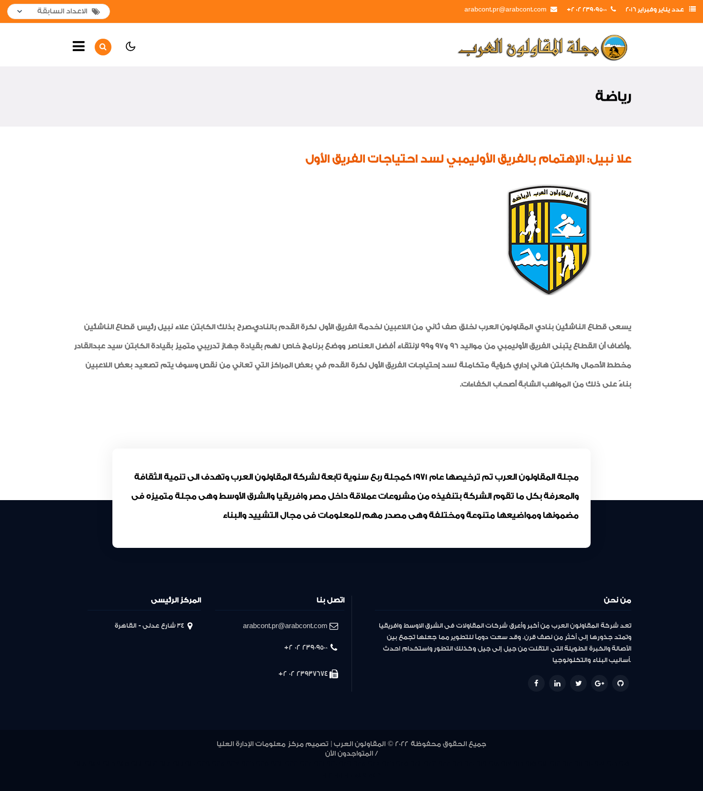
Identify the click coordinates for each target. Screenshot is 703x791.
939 (203, 764)
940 (190, 764)
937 (233, 764)
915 (531, 764)
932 (306, 764)
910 (588, 764)
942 (165, 764)
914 (543, 764)
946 (109, 764)
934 (277, 764)
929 (345, 764)
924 (416, 764)
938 (218, 764)
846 (375, 775)
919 (481, 764)
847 (360, 775)
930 (332, 764)
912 (567, 764)
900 (348, 775)
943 (151, 764)
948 (80, 764)
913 (555, 764)
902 (327, 775)
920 (469, 764)
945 (123, 764)
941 (178, 764)
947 (94, 764)
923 (430, 764)
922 (444, 764)
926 (388, 764)
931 (319, 764)
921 (457, 764)
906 (612, 764)
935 (262, 764)
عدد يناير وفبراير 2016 (655, 9)
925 (402, 764)
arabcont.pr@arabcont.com (505, 9)
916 (519, 764)
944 (137, 764)
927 (374, 764)
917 (506, 764)
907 (599, 764)
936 (248, 764)
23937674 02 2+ (303, 673)
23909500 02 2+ (587, 9)
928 (359, 764)
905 (624, 764)
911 (578, 764)
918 (494, 764)
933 (291, 764)
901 (338, 775)
